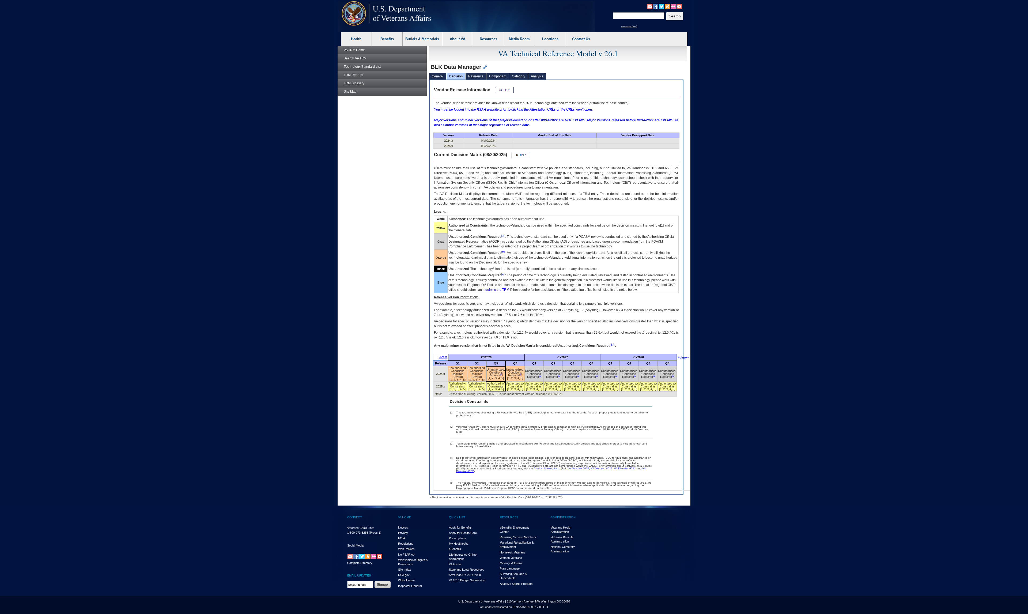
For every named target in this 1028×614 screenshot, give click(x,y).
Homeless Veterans (512, 552)
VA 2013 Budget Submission (467, 580)
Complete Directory (359, 562)
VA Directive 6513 (624, 468)
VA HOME (404, 517)
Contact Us (581, 39)
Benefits (387, 39)
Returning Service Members (518, 537)
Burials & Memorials (422, 39)
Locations (550, 39)
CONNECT (354, 517)
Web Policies (406, 549)
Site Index (404, 569)
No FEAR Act (406, 554)
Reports (353, 75)
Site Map (350, 91)
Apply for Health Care (463, 532)
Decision (456, 76)
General (438, 76)
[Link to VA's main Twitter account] (661, 6)
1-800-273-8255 (357, 532)
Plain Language (510, 568)
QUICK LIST (457, 517)
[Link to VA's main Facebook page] (656, 6)
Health (356, 39)
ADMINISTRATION (563, 517)
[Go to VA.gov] (386, 13)
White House (406, 580)
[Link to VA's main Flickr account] (673, 6)
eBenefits (455, 549)
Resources (488, 39)
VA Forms (455, 564)
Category (518, 76)
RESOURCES (509, 517)
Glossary (354, 83)
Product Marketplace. (547, 468)
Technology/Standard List (362, 67)
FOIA (401, 538)
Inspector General (410, 585)
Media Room (519, 39)
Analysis (537, 76)
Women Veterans (511, 557)
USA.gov (404, 575)
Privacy (403, 532)
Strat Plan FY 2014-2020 (465, 575)
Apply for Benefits (460, 527)
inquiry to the (496, 290)
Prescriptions (457, 538)
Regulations (405, 543)
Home (354, 50)
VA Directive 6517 (601, 468)
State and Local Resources (466, 569)
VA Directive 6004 (578, 468)
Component (497, 76)
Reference (475, 76)
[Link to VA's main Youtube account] (679, 6)
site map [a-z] (629, 26)
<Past (443, 357)
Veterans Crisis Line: (360, 527)
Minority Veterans (511, 563)
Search (355, 58)
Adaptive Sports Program (516, 583)
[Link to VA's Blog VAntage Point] (667, 6)
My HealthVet (458, 543)
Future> (683, 357)
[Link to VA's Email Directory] (650, 6)
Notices (403, 527)
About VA (457, 39)
